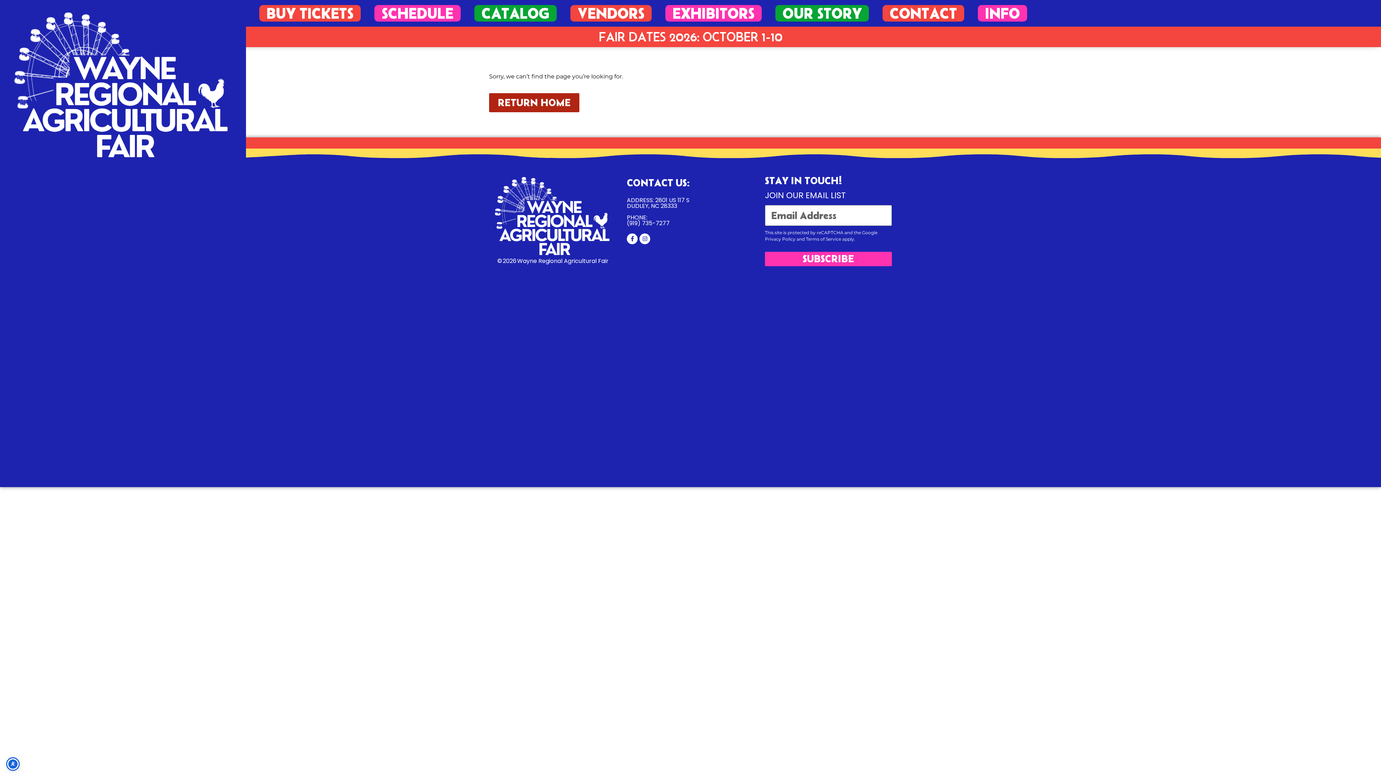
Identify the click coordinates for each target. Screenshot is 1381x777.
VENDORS (611, 13)
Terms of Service (823, 239)
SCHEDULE (418, 13)
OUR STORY (822, 13)
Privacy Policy (780, 239)
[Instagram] (644, 238)
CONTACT (923, 13)
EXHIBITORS (714, 13)
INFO (1002, 13)
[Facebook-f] (632, 238)
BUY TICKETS (310, 13)
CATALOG (516, 13)
